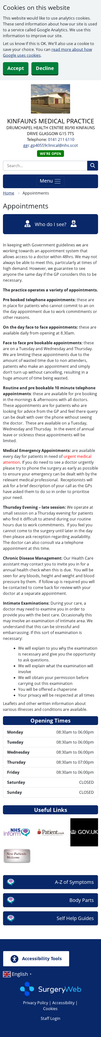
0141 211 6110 (61, 139)
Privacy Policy (35, 1002)
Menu (47, 180)
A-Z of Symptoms (74, 882)
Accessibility (63, 1002)
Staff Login (50, 1018)
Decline (45, 68)
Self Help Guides (75, 918)
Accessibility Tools (41, 958)
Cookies (50, 1008)
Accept (15, 68)
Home (8, 193)
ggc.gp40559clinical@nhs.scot (50, 145)
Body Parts (81, 900)
